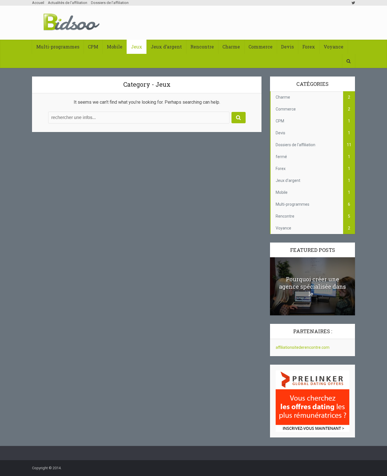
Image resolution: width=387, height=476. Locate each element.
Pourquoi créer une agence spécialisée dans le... (312, 286)
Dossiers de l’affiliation (110, 3)
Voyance (333, 47)
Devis (287, 47)
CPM (93, 47)
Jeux (136, 47)
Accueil (38, 3)
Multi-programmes (57, 47)
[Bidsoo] (71, 22)
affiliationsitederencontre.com (302, 347)
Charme (231, 47)
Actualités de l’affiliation (67, 3)
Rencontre (202, 47)
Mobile (114, 47)
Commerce (260, 47)
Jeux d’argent (166, 47)
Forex (308, 47)
